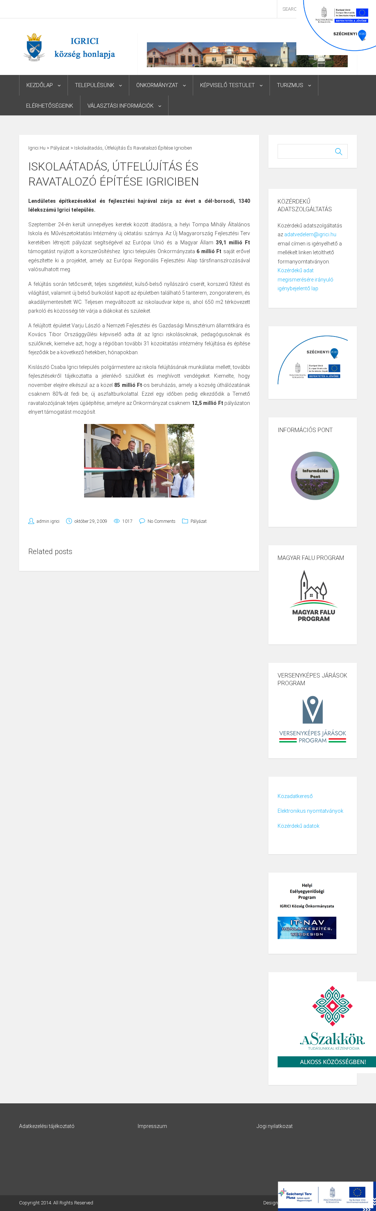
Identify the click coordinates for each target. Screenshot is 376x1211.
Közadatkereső (295, 796)
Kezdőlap (39, 85)
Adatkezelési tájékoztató (47, 1126)
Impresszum (152, 1126)
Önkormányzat (157, 85)
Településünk (94, 85)
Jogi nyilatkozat (275, 1126)
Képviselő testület (227, 85)
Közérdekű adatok (298, 826)
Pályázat (199, 521)
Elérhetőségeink (49, 106)
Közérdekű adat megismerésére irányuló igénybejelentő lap (305, 279)
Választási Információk (120, 106)
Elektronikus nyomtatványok (310, 811)
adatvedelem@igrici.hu (310, 234)
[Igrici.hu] (69, 47)
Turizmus (290, 85)
